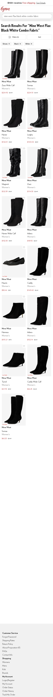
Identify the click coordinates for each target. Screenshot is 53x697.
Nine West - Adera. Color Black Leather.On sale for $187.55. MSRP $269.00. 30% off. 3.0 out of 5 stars (39, 219)
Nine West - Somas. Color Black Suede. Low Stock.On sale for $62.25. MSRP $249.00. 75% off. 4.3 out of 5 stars (14, 417)
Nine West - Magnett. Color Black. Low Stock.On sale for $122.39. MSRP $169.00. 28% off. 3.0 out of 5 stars (14, 170)
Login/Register (8, 680)
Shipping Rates (8, 640)
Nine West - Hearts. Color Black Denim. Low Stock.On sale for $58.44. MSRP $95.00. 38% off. (14, 269)
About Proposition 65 (11, 647)
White (27, 44)
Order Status (7, 687)
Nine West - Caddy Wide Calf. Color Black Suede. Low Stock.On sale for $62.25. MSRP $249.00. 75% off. (39, 367)
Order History (8, 691)
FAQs (4, 651)
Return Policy (7, 644)
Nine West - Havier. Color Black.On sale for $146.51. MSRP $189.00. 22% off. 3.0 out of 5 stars (14, 120)
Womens (6, 662)
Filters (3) (15, 37)
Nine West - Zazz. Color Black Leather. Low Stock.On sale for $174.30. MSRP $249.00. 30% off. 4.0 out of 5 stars (39, 170)
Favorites (39, 9)
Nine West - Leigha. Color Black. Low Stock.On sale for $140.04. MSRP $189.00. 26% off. (39, 120)
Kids (4, 669)
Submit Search (49, 16)
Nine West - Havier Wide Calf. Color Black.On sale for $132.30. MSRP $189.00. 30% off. (14, 219)
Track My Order (8, 694)
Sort (39, 37)
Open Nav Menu (50, 9)
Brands (5, 673)
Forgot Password (9, 637)
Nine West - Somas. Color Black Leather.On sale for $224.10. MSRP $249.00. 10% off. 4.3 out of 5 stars (39, 71)
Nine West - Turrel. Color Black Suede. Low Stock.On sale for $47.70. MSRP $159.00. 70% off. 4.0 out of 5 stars (14, 367)
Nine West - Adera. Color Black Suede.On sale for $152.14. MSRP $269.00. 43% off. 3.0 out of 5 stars (39, 318)
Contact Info (7, 655)
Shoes (5, 44)
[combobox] (27, 16)
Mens (4, 666)
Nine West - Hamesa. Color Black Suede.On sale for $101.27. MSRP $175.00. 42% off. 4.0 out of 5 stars (14, 318)
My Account (34, 9)
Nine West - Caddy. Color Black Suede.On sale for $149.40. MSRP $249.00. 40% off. (39, 269)
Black (16, 44)
